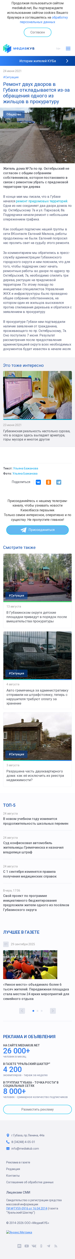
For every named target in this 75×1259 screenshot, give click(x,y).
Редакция (13, 1169)
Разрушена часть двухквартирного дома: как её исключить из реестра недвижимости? (35, 775)
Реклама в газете (18, 1162)
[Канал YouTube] (26, 1246)
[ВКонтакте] (38, 482)
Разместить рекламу (37, 1109)
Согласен (37, 32)
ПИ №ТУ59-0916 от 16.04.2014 (26, 1208)
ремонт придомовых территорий (41, 201)
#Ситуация (11, 77)
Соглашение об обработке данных (30, 1182)
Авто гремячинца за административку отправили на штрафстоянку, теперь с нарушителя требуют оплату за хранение (37, 696)
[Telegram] (58, 482)
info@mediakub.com (25, 1148)
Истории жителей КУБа (37, 61)
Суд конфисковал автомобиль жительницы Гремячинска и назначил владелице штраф (33, 847)
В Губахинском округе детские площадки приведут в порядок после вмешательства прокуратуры (36, 616)
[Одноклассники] (48, 482)
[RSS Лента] (55, 1246)
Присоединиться (42, 530)
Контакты (13, 1175)
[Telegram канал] (48, 1246)
